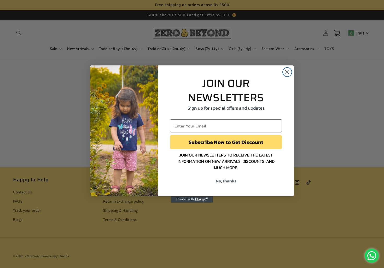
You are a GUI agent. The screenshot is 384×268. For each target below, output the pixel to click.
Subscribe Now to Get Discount (226, 142)
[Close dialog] (287, 72)
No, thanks (226, 181)
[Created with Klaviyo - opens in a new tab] (192, 199)
